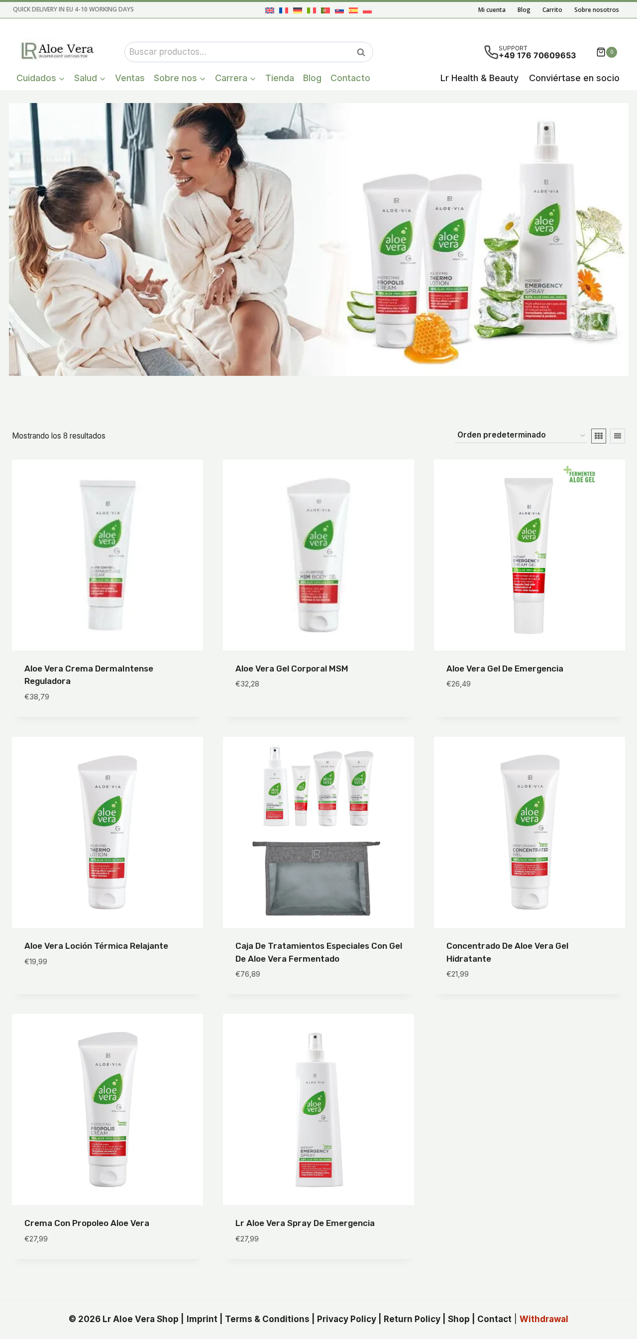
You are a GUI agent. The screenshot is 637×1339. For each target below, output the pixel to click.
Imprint (202, 1319)
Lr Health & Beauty (479, 78)
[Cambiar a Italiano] (311, 10)
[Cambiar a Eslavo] (339, 10)
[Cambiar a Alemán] (297, 10)
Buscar (363, 52)
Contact (494, 1319)
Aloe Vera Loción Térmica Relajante (96, 946)
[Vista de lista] (617, 436)
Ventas (130, 78)
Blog (524, 9)
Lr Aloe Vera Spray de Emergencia (305, 1223)
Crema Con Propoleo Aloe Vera (86, 1223)
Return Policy (412, 1319)
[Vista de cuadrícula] (598, 436)
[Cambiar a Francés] (283, 10)
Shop (459, 1319)
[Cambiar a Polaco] (367, 10)
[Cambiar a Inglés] (269, 10)
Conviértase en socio (574, 78)
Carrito (552, 9)
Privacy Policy (346, 1319)
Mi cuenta (492, 9)
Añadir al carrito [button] (272, 714)
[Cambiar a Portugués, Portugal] (325, 10)
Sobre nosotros (596, 9)
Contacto (350, 78)
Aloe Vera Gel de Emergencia (504, 668)
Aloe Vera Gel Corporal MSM (291, 668)
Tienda (279, 78)
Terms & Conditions (267, 1319)
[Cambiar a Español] (353, 10)
